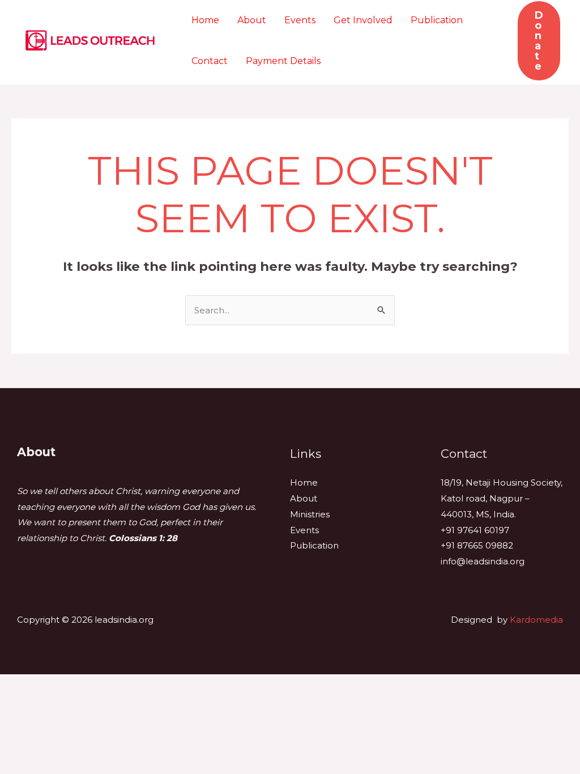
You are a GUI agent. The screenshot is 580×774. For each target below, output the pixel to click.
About (251, 20)
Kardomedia (536, 619)
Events (299, 20)
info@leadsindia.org (482, 561)
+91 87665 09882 (477, 545)
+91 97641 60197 (475, 530)
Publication (437, 20)
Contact (209, 61)
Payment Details (283, 61)
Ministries (310, 514)
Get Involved (363, 20)
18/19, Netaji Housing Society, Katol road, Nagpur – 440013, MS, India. (501, 498)
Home (205, 20)
